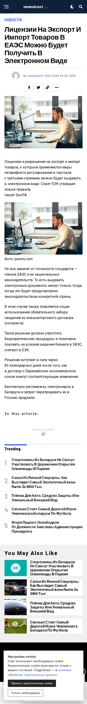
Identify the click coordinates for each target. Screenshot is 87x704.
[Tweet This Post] (38, 87)
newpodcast (36, 75)
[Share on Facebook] (29, 87)
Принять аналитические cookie (32, 683)
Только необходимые (25, 693)
